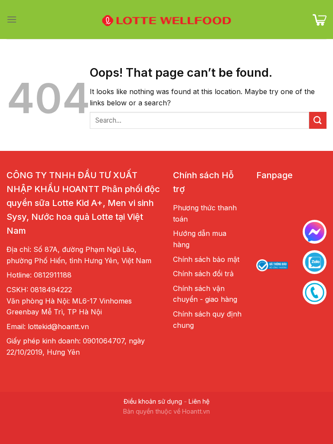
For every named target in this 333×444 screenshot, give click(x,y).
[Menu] (12, 19)
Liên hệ (199, 401)
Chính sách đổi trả (203, 273)
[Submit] (317, 120)
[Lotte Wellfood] (166, 19)
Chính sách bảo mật (206, 259)
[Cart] (319, 20)
